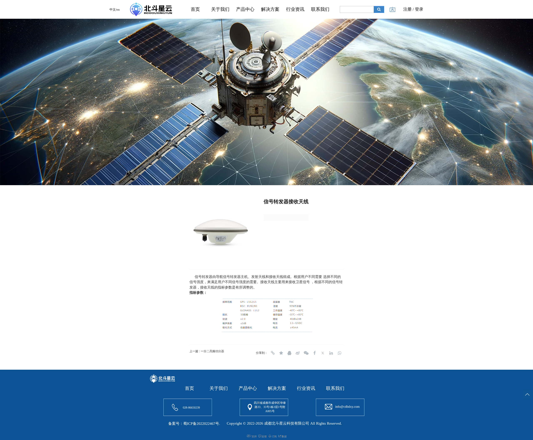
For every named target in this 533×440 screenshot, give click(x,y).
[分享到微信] (306, 353)
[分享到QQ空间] (281, 353)
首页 (195, 9)
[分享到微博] (297, 353)
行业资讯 (295, 9)
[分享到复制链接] (272, 353)
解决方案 (270, 9)
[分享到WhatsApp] (339, 353)
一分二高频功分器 (212, 351)
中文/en (115, 9)
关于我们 (220, 9)
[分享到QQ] (289, 353)
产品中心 (245, 9)
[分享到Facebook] (314, 353)
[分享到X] (322, 353)
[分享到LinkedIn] (331, 353)
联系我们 (320, 9)
